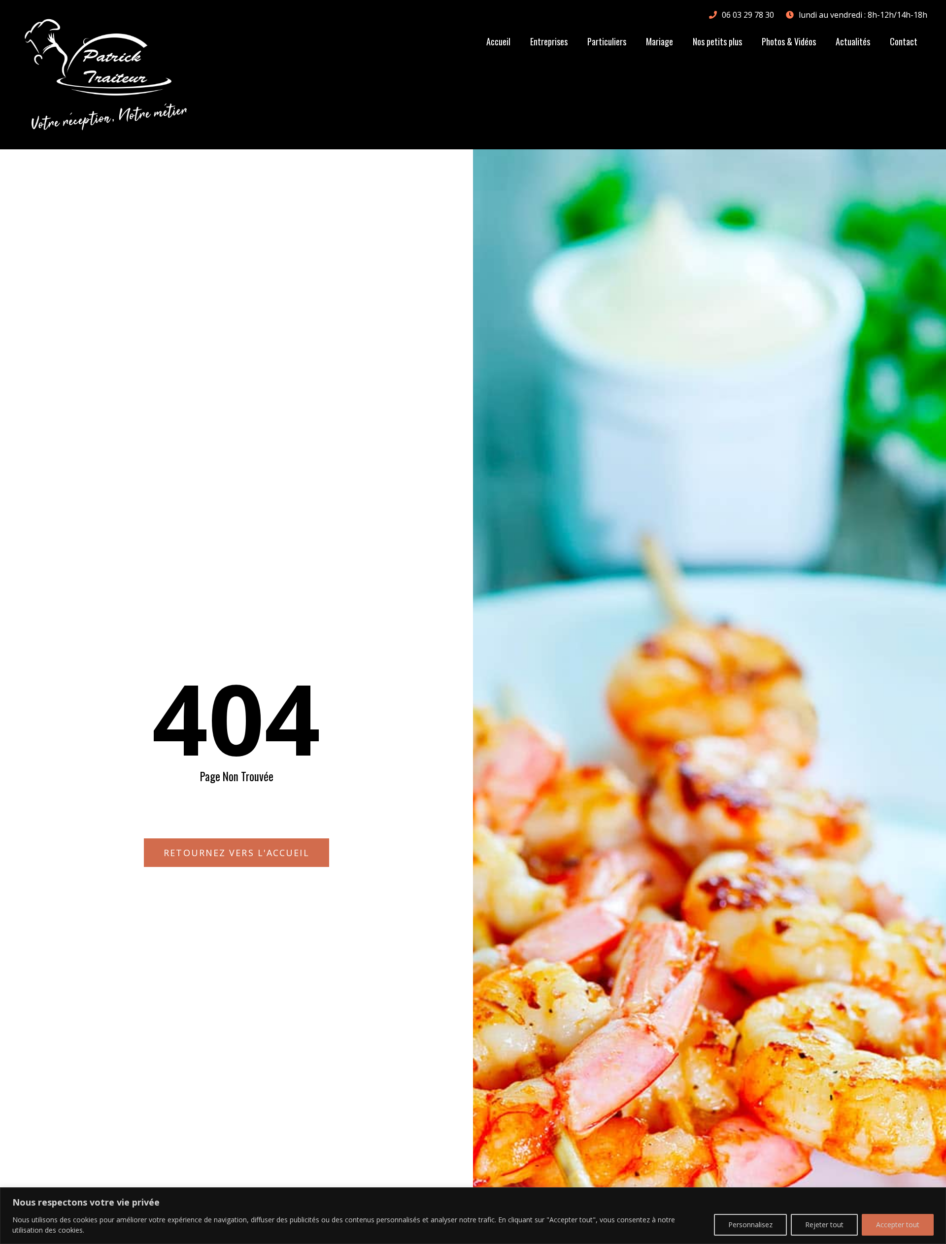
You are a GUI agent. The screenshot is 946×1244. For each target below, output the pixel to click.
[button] (236, 852)
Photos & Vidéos (789, 41)
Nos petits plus (717, 41)
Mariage (659, 41)
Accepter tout (897, 1224)
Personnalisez (750, 1224)
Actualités (853, 41)
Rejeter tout (824, 1224)
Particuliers (606, 41)
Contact (903, 41)
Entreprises (549, 41)
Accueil (498, 41)
